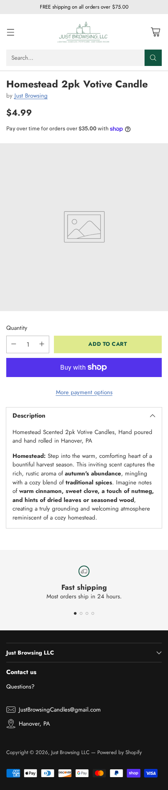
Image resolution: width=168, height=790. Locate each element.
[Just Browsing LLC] (84, 32)
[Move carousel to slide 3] (87, 613)
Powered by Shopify (119, 752)
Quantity (16, 328)
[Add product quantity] (42, 344)
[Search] (153, 58)
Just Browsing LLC (70, 752)
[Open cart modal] (155, 32)
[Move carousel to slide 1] (75, 613)
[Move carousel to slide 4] (92, 613)
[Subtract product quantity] (14, 344)
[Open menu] (10, 32)
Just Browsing (31, 95)
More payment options (84, 392)
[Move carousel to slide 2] (81, 613)
